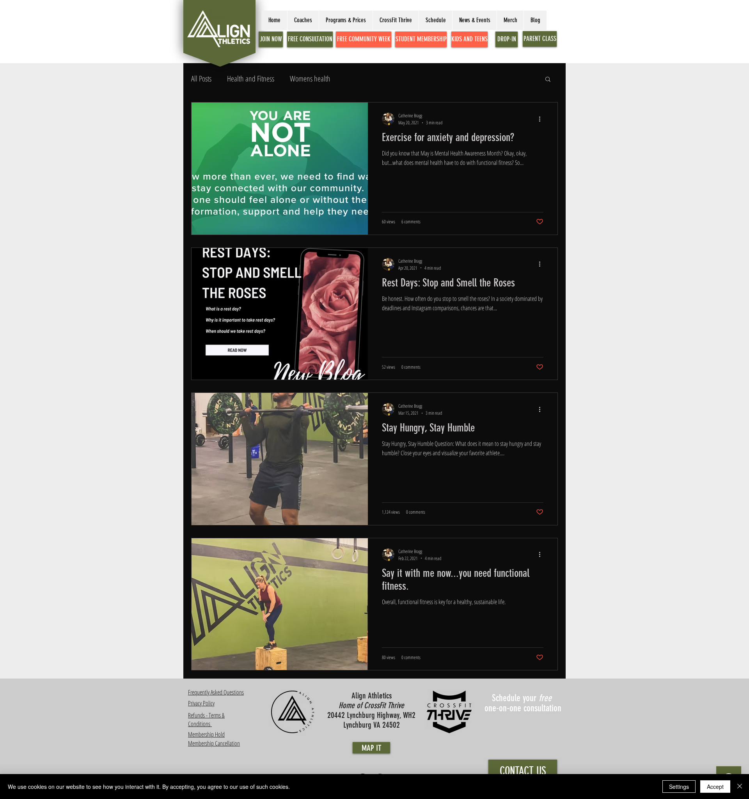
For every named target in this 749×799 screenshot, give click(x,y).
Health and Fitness (250, 78)
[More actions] (542, 119)
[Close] (739, 786)
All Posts (201, 78)
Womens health (310, 78)
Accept (715, 786)
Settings (679, 786)
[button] (548, 80)
